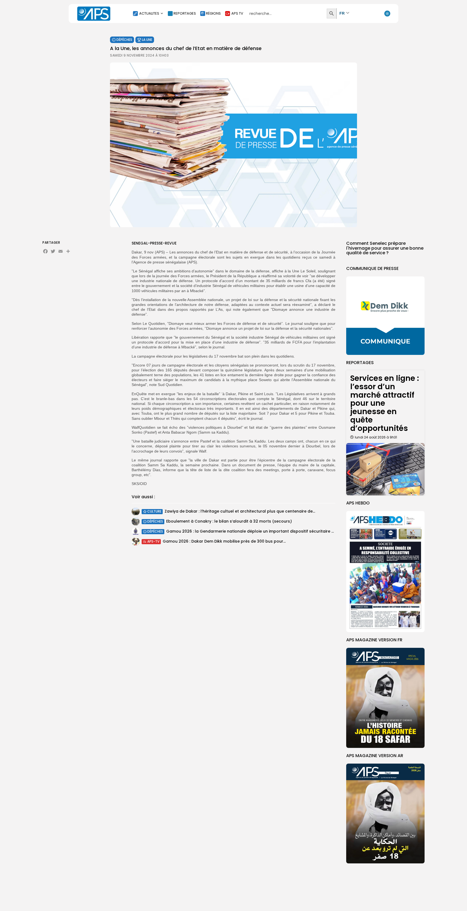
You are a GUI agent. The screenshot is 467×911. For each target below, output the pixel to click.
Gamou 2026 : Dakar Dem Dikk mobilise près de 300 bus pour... (224, 541)
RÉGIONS (213, 13)
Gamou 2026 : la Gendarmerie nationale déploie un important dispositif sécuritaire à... (251, 531)
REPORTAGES (185, 13)
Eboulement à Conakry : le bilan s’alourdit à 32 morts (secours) (229, 521)
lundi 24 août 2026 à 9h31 (376, 437)
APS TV (237, 13)
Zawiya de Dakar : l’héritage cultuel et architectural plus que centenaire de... (240, 511)
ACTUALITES (149, 13)
